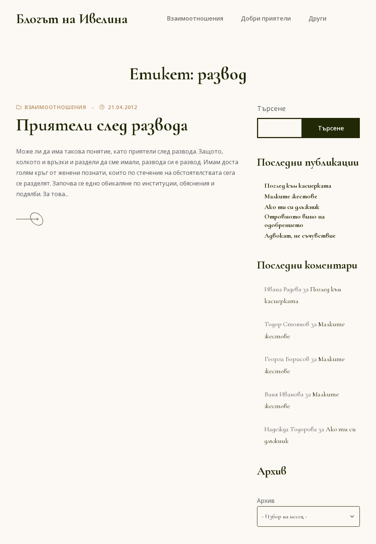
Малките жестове (290, 196)
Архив (266, 501)
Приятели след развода (102, 125)
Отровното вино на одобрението (294, 220)
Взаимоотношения (55, 107)
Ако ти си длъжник (291, 207)
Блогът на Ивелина (72, 18)
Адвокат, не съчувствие (300, 235)
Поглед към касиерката (297, 185)
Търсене (271, 108)
